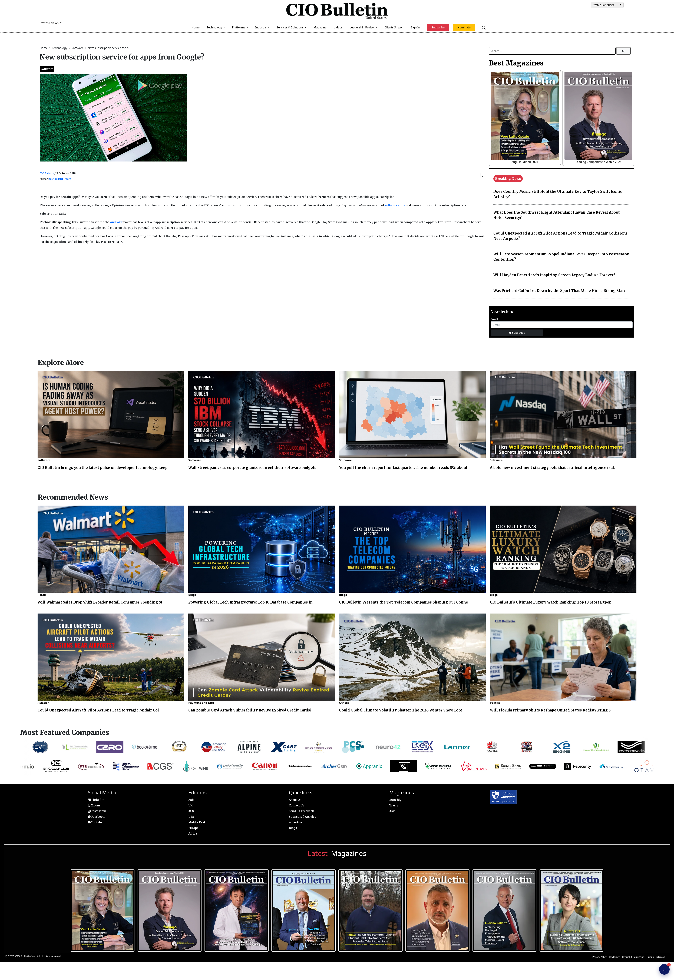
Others (344, 703)
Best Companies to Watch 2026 (302, 909)
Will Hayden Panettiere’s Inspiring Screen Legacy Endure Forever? (554, 275)
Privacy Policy (599, 956)
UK (190, 805)
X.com (95, 805)
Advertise (295, 822)
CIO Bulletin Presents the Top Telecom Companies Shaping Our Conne (403, 602)
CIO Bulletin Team (60, 178)
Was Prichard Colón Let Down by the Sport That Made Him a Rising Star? (559, 290)
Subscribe (518, 333)
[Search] (623, 51)
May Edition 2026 (503, 909)
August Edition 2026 (524, 162)
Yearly (393, 805)
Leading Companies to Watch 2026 (598, 162)
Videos (338, 27)
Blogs (192, 595)
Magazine (319, 27)
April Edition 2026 (570, 909)
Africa (192, 833)
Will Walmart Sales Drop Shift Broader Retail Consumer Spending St (100, 602)
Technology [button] (215, 27)
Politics (495, 703)
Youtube (96, 822)
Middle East (196, 822)
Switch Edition (49, 23)
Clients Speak (393, 27)
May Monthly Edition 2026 (436, 909)
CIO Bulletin (47, 173)
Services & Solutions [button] (290, 27)
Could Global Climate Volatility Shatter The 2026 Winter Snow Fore (400, 710)
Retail (42, 595)
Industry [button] (261, 27)
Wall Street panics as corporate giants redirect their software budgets (252, 467)
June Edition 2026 (369, 909)
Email (494, 319)
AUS (191, 811)
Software (77, 48)
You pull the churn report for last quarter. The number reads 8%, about (403, 467)
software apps (395, 205)
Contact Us (296, 805)
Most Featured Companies (64, 732)
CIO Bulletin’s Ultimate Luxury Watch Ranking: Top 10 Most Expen (551, 602)
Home (195, 27)
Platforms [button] (239, 27)
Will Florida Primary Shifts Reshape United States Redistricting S (550, 710)
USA (191, 816)
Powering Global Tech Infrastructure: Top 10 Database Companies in (250, 602)
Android (116, 222)
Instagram (98, 811)
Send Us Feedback (301, 811)
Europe (193, 828)
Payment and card (201, 703)
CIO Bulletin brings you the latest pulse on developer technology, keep (102, 467)
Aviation (43, 703)
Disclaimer (614, 956)
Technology (60, 48)
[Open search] (483, 27)
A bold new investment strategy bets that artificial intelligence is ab (552, 467)
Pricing (650, 956)
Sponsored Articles (302, 816)
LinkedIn (97, 800)
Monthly (395, 800)
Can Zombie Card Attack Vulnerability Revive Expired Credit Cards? (250, 710)
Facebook (98, 816)
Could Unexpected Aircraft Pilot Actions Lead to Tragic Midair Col (98, 710)
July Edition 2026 (235, 909)
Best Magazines (516, 63)
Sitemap (660, 956)
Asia (191, 800)
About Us (295, 800)
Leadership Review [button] (362, 27)
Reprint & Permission (633, 956)
